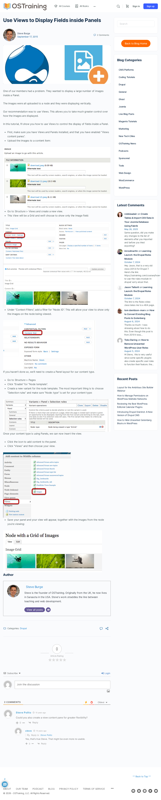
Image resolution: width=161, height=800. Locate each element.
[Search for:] (136, 24)
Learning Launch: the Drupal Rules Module (137, 255)
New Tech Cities (127, 136)
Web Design (125, 173)
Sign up (151, 6)
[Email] (48, 609)
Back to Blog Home (136, 43)
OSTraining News (127, 143)
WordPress (124, 187)
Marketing (124, 128)
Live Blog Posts (126, 114)
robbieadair (130, 214)
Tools (121, 165)
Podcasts (123, 150)
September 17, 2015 (27, 36)
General (122, 92)
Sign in (136, 6)
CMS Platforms (126, 69)
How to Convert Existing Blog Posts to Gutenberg (139, 314)
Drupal (23, 628)
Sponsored (124, 158)
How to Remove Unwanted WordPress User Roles (136, 344)
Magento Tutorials (128, 121)
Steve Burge (23, 33)
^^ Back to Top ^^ (142, 776)
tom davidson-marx (135, 310)
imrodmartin (131, 251)
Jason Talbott (131, 287)
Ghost (122, 99)
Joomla (122, 106)
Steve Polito (46, 735)
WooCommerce (126, 180)
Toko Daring (130, 340)
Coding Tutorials (127, 77)
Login (107, 673)
